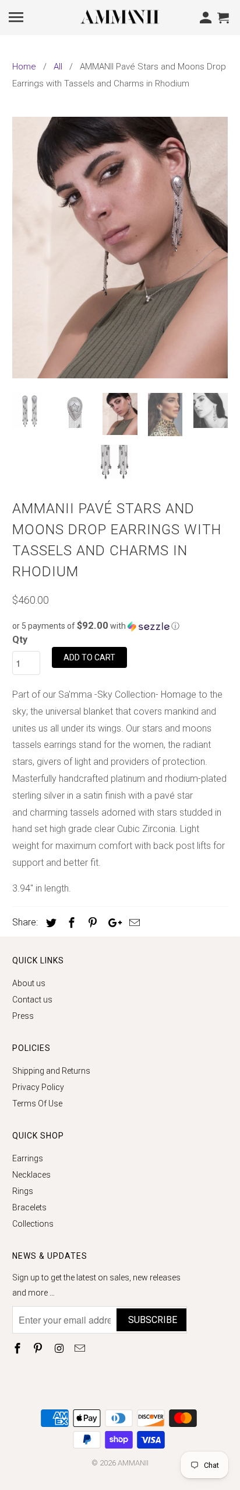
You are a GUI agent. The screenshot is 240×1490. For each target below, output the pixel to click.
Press (23, 1016)
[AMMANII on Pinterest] (39, 1348)
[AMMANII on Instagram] (60, 1348)
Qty (19, 639)
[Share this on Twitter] (49, 923)
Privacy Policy (38, 1087)
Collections (33, 1223)
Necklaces (31, 1174)
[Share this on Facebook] (70, 923)
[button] (120, 626)
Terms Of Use (37, 1103)
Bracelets (29, 1207)
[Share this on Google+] (112, 923)
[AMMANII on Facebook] (18, 1348)
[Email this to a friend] (132, 923)
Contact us (32, 999)
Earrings (27, 1158)
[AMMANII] (120, 16)
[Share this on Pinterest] (91, 923)
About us (28, 983)
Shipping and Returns (51, 1070)
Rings (22, 1191)
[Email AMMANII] (81, 1348)
